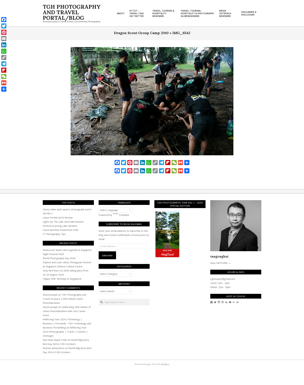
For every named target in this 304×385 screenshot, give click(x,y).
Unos (149, 364)
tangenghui (219, 256)
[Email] (4, 38)
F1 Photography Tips (54, 234)
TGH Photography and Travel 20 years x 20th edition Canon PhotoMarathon (64, 298)
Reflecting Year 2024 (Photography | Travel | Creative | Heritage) (65, 331)
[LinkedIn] (4, 45)
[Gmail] (4, 83)
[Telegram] (4, 64)
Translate (124, 214)
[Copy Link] (4, 57)
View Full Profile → (220, 262)
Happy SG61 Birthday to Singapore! (62, 278)
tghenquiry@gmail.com (222, 278)
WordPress (165, 364)
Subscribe (107, 255)
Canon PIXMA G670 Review (58, 217)
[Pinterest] (4, 32)
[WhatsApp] (4, 51)
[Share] (4, 89)
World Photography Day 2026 (59, 258)
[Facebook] (4, 19)
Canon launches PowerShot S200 (60, 229)
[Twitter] (4, 26)
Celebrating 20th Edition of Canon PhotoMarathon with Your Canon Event (67, 311)
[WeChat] (4, 76)
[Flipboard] (4, 70)
